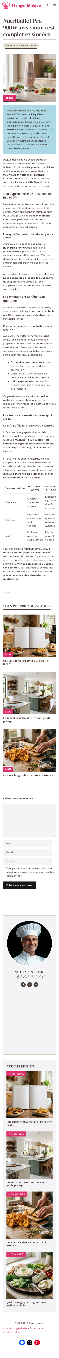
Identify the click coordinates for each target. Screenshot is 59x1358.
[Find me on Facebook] (23, 984)
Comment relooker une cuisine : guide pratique (26, 719)
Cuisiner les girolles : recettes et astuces (28, 775)
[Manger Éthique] (6, 5)
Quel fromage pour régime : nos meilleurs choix (26, 1303)
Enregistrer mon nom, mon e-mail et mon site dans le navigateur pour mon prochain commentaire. (30, 872)
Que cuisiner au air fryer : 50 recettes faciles (26, 662)
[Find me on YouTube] (36, 984)
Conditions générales (15, 1328)
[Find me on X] (29, 984)
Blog (9, 98)
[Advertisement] (29, 1020)
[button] (47, 5)
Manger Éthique (26, 5)
